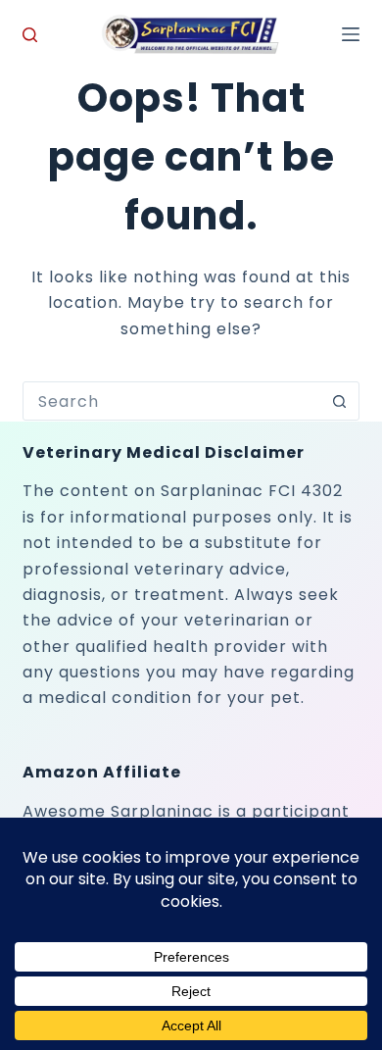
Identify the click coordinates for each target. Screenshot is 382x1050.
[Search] (30, 34)
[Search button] (339, 401)
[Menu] (350, 34)
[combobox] (172, 401)
